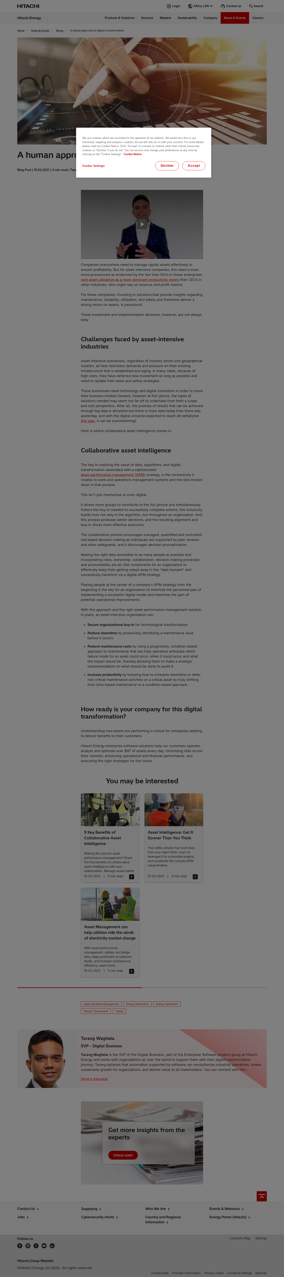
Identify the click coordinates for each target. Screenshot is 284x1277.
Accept (194, 165)
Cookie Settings (93, 165)
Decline (167, 165)
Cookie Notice (133, 154)
